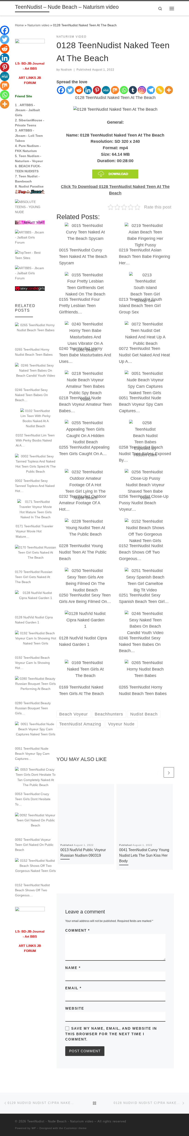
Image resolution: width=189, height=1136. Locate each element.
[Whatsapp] (124, 90)
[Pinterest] (97, 90)
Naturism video (38, 25)
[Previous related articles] (157, 772)
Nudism (66, 69)
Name (73, 968)
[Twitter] (70, 90)
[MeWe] (106, 90)
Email (73, 988)
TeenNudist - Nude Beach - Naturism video (60, 1121)
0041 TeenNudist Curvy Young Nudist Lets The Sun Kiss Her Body (144, 855)
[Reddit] (79, 90)
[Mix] (115, 90)
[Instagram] (142, 90)
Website (74, 1008)
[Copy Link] (160, 90)
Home (19, 25)
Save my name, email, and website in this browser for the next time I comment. (111, 1033)
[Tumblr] (133, 90)
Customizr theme (75, 1128)
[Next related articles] (169, 772)
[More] (169, 90)
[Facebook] (61, 90)
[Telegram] (151, 90)
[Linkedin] (88, 90)
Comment (77, 930)
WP (34, 1128)
